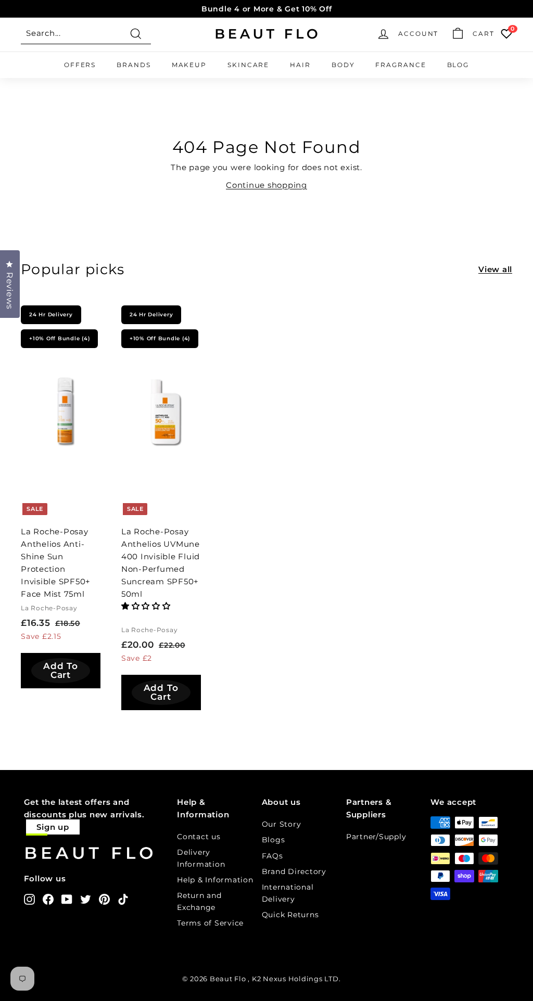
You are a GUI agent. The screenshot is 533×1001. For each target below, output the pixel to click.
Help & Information (215, 879)
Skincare (248, 65)
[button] (147, 606)
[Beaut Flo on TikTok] (123, 899)
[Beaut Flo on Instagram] (29, 899)
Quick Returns (290, 914)
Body (343, 65)
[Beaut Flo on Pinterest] (104, 899)
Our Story (281, 824)
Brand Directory (294, 871)
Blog (458, 65)
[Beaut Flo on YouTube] (66, 899)
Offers (80, 65)
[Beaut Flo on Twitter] (85, 899)
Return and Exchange (199, 901)
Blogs (273, 839)
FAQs (272, 856)
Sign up (52, 827)
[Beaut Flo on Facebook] (48, 899)
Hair (300, 65)
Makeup (189, 65)
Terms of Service (210, 923)
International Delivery (288, 892)
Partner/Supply (376, 836)
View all (495, 269)
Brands (133, 65)
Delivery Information (201, 858)
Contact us (199, 836)
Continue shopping (266, 185)
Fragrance (400, 65)
